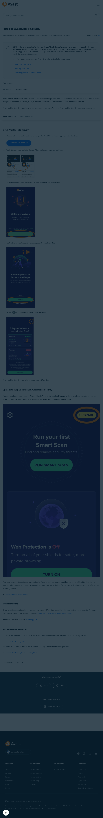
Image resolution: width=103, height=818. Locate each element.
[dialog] (51, 409)
